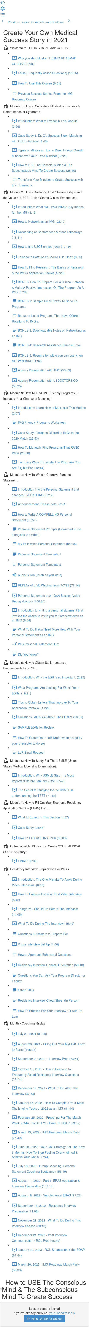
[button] (2, 4)
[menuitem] (2, 10)
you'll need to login (62, 1313)
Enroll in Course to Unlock (44, 1319)
